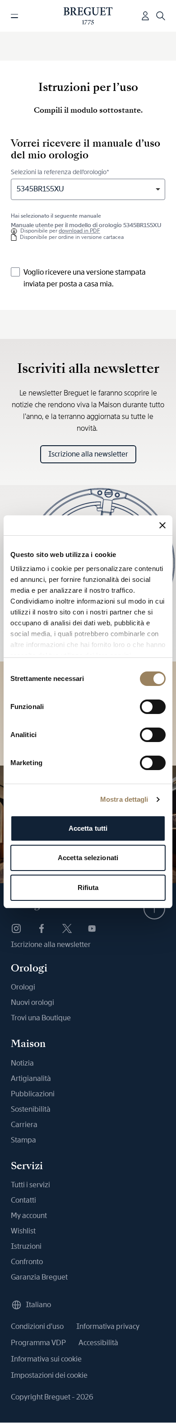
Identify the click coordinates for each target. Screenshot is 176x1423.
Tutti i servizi (30, 1185)
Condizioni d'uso (37, 1326)
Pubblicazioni (33, 1094)
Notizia (22, 1063)
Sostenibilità (31, 1109)
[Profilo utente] (145, 16)
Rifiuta (88, 887)
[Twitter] (66, 928)
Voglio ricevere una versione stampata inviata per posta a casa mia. (84, 278)
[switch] (153, 707)
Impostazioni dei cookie (49, 1375)
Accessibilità (98, 1342)
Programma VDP (38, 1342)
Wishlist (23, 1231)
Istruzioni (26, 1246)
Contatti (23, 1200)
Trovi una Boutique (41, 1018)
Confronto (27, 1261)
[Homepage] (88, 16)
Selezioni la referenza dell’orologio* (60, 172)
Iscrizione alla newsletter (88, 454)
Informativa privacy (107, 1326)
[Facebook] (41, 928)
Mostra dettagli (124, 799)
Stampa (23, 1140)
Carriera (24, 1124)
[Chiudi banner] (162, 525)
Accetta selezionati (88, 857)
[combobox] (88, 189)
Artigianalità (31, 1078)
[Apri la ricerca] (161, 16)
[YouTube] (92, 928)
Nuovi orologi (32, 1002)
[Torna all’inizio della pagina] (154, 908)
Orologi (23, 987)
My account (29, 1215)
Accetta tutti (88, 828)
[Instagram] (16, 928)
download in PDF (79, 230)
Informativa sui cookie (46, 1359)
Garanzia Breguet (39, 1277)
